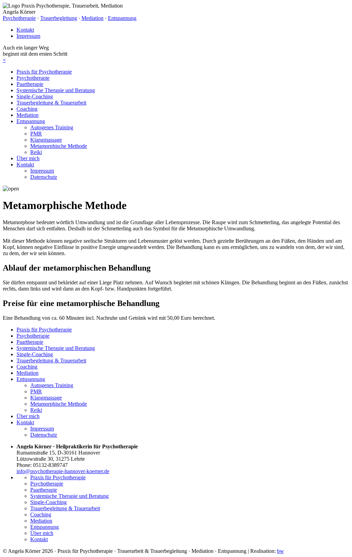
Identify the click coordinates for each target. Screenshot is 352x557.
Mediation (92, 18)
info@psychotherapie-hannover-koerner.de (62, 471)
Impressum (28, 36)
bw (280, 551)
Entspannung (122, 18)
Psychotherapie (19, 18)
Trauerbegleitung (58, 18)
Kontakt (25, 30)
